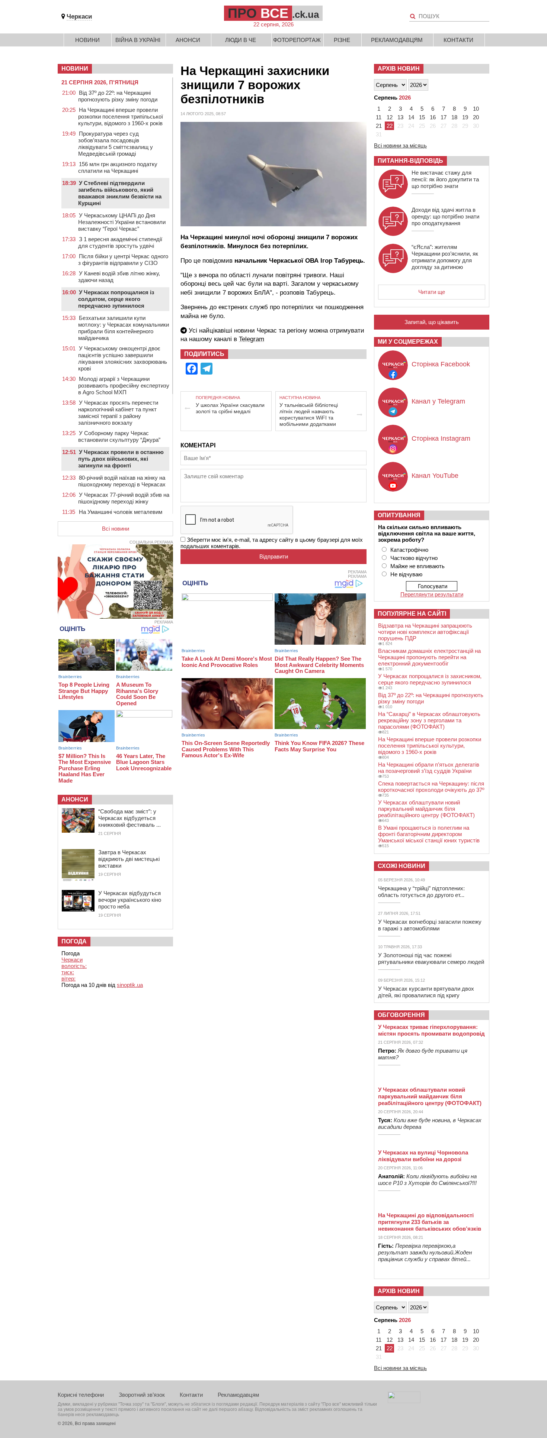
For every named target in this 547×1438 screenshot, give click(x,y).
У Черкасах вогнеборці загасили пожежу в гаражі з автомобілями (430, 925)
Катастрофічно (409, 550)
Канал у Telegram (438, 401)
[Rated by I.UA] (404, 1401)
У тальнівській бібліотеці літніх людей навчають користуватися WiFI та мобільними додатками (308, 414)
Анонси (188, 40)
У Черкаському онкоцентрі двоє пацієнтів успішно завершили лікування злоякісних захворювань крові (122, 358)
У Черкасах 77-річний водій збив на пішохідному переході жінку (123, 498)
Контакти (458, 40)
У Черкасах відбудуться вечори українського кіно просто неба (129, 900)
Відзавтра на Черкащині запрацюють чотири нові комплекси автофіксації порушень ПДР (425, 631)
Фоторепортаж (297, 40)
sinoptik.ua (130, 985)
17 (444, 117)
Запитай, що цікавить (431, 322)
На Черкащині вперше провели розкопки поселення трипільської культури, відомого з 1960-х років (120, 116)
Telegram (251, 339)
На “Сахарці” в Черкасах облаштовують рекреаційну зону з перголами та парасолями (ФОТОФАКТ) (429, 720)
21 (379, 126)
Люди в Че (240, 40)
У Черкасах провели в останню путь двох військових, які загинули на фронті (121, 459)
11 (378, 117)
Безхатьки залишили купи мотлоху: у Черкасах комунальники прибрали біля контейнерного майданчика (123, 328)
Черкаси (79, 16)
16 (433, 117)
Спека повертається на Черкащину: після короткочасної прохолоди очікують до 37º (431, 786)
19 (465, 117)
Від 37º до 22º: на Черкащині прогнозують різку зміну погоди (117, 96)
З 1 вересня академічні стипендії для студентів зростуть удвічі (120, 242)
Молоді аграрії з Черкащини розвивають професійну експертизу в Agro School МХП (123, 385)
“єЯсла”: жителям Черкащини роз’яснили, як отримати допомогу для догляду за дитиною (445, 257)
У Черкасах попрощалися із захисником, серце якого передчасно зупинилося (430, 679)
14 (411, 117)
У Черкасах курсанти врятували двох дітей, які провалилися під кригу (426, 991)
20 (476, 117)
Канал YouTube (435, 475)
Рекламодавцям (397, 40)
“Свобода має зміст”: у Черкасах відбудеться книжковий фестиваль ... (129, 818)
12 (390, 117)
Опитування (399, 515)
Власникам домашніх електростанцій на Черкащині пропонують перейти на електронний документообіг (429, 657)
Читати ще (431, 292)
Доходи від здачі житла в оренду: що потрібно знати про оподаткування (445, 216)
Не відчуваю (406, 574)
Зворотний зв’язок (142, 1395)
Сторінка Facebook (441, 364)
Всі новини (115, 528)
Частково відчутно (414, 558)
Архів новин (399, 68)
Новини (87, 40)
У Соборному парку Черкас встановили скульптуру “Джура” (119, 436)
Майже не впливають (417, 566)
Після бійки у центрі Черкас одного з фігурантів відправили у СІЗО (123, 259)
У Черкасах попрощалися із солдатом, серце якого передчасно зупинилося (116, 299)
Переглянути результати (431, 594)
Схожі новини (401, 866)
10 (476, 109)
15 (422, 117)
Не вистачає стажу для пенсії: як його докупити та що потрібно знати (445, 179)
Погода (74, 941)
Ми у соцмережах (408, 342)
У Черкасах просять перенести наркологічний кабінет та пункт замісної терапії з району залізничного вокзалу (118, 412)
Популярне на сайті (412, 613)
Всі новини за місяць (400, 145)
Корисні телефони (81, 1395)
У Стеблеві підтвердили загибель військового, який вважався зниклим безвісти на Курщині (119, 193)
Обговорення (401, 1015)
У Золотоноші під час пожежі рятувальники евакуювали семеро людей (431, 958)
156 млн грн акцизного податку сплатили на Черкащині (117, 167)
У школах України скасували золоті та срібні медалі (230, 408)
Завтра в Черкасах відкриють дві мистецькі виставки (129, 859)
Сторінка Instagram (441, 438)
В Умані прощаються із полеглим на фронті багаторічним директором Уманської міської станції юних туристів (429, 834)
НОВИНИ (74, 68)
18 (454, 117)
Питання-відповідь (410, 161)
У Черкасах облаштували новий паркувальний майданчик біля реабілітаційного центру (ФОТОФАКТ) (426, 808)
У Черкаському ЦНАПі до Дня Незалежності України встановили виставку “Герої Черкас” (122, 222)
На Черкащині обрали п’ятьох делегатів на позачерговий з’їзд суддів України (428, 767)
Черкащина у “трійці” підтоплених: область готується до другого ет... (421, 891)
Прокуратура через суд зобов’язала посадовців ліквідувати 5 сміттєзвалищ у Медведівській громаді (115, 143)
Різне (342, 40)
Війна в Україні (137, 40)
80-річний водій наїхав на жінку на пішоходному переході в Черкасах (122, 481)
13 (400, 117)
